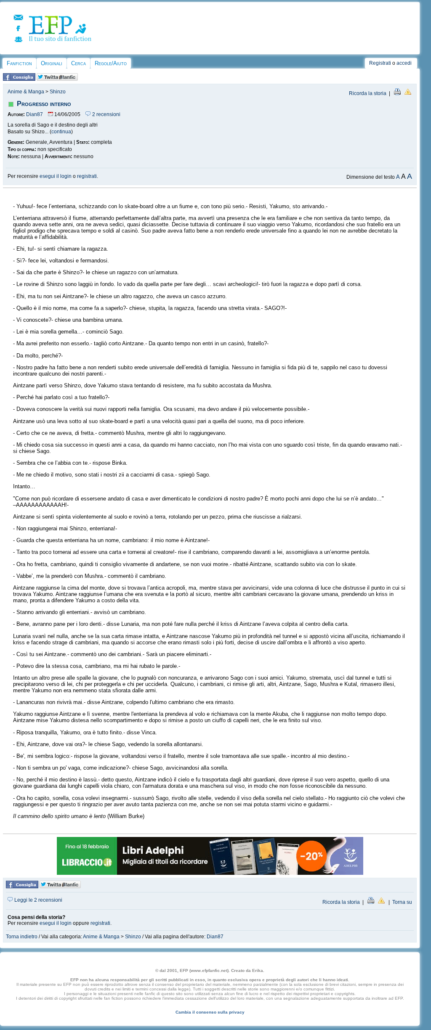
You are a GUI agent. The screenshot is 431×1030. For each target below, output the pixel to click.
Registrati (380, 63)
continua (61, 132)
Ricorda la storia (367, 93)
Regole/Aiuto (111, 63)
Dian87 (34, 114)
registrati (87, 176)
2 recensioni (105, 114)
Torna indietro (21, 937)
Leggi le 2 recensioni (37, 900)
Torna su (402, 902)
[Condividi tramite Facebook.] (19, 79)
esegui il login (56, 176)
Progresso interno (44, 103)
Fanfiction (19, 63)
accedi (404, 63)
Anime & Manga (26, 92)
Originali (51, 63)
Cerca (78, 63)
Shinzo (58, 92)
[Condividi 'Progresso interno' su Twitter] (57, 79)
